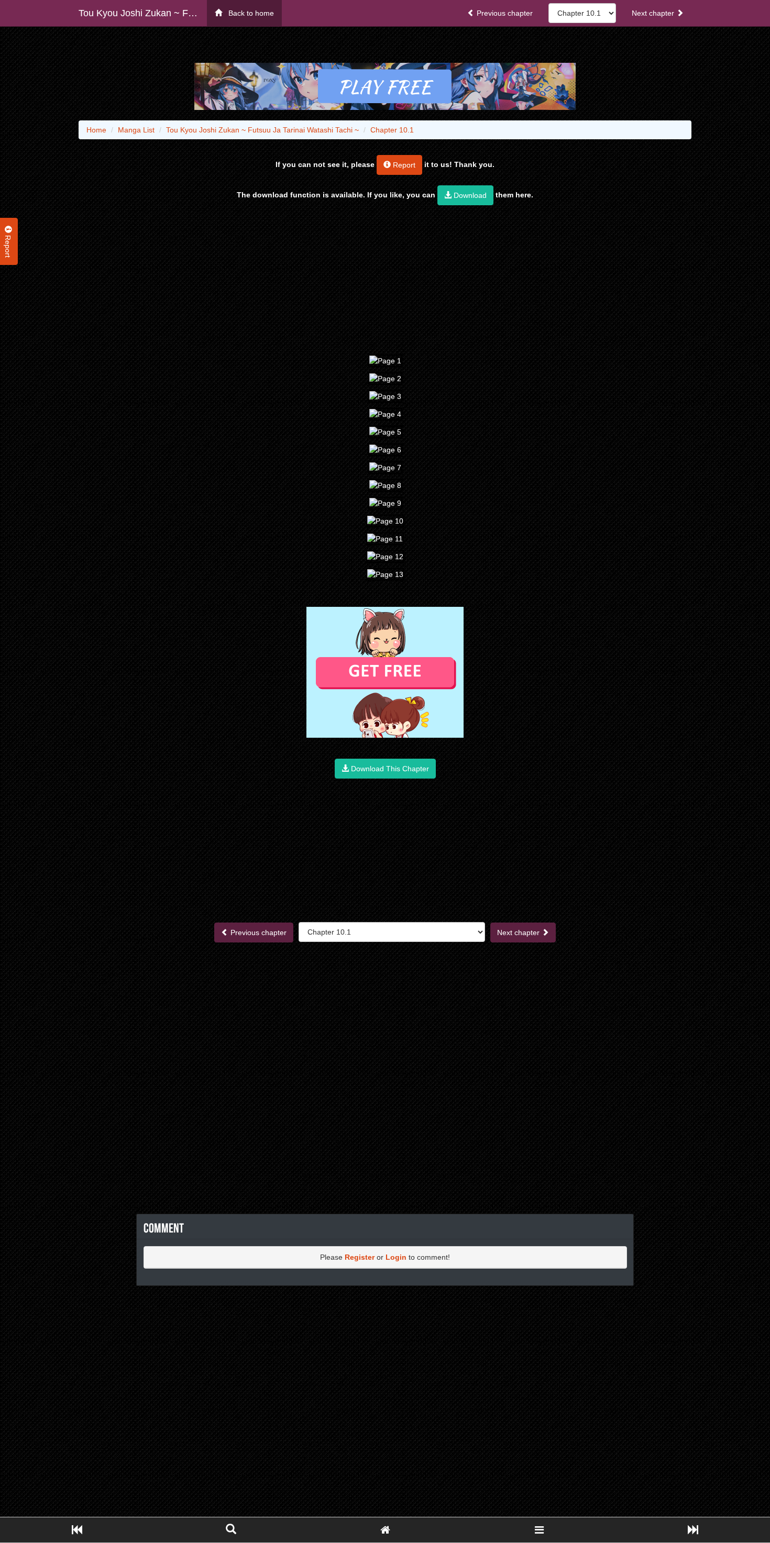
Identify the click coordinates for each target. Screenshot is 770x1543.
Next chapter (654, 13)
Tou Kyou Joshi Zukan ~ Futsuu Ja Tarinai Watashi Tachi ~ (143, 13)
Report (403, 165)
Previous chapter (504, 13)
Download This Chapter (389, 768)
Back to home (248, 13)
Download (469, 195)
